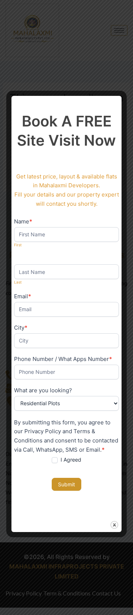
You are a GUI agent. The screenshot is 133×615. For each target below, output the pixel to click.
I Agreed (70, 459)
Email (22, 296)
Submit (66, 484)
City (20, 327)
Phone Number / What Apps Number (63, 358)
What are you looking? (43, 390)
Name (23, 221)
